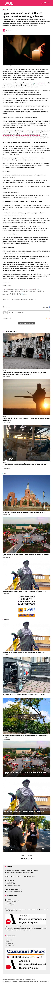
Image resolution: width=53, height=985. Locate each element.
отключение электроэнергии (26, 299)
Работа (7, 941)
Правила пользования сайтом (30, 979)
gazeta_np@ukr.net (11, 905)
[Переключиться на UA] (48, 3)
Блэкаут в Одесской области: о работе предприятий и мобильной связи (24, 291)
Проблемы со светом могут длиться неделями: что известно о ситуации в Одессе (23, 694)
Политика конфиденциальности (9, 979)
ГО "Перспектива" (10, 945)
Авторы (30, 855)
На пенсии (8, 940)
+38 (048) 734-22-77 (11, 884)
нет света (11, 299)
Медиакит (9, 899)
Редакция (7, 30)
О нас (22, 855)
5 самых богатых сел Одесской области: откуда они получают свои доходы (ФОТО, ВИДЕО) (26, 554)
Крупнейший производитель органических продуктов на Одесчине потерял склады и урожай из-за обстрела (24, 373)
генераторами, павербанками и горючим (38, 90)
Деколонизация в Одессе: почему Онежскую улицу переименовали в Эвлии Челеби (24, 735)
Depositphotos (9, 943)
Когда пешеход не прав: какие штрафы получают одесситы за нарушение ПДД (24, 849)
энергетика (34, 299)
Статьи (6, 9)
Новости (4, 370)
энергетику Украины (38, 83)
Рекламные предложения (13, 901)
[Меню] (45, 3)
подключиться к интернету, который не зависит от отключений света (22, 134)
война (8, 299)
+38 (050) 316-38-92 (11, 903)
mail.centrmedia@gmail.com (13, 885)
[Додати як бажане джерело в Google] (24, 294)
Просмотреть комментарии (26, 323)
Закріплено (43, 3)
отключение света (17, 299)
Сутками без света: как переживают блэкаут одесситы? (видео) (21, 289)
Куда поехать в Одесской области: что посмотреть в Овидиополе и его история (23, 512)
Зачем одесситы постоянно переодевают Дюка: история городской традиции (22, 591)
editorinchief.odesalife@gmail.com (14, 891)
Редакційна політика (20, 979)
